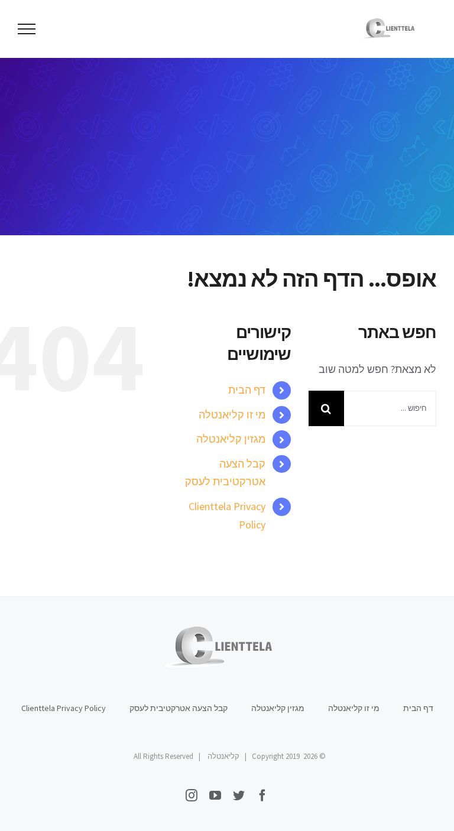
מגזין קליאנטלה (230, 439)
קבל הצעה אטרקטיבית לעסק (178, 708)
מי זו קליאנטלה (232, 414)
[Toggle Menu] (27, 29)
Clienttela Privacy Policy (63, 708)
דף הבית (246, 390)
